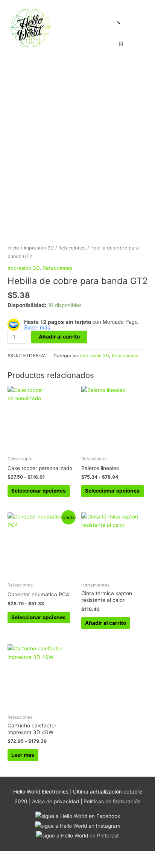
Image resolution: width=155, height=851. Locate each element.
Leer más (22, 755)
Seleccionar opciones (38, 491)
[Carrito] (120, 43)
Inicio (13, 248)
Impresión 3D (39, 248)
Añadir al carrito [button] (105, 623)
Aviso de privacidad (55, 801)
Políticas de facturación (112, 801)
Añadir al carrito (59, 337)
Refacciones (72, 248)
